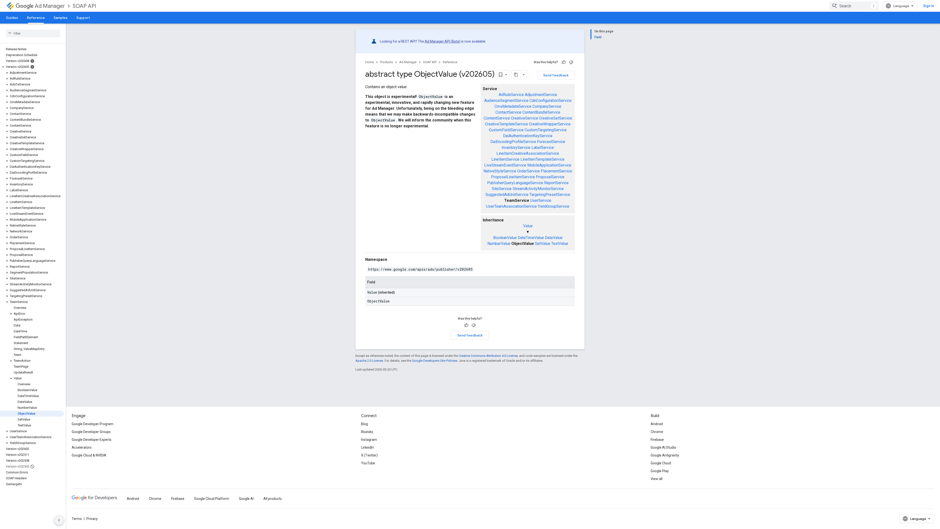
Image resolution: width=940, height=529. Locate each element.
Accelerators (82, 447)
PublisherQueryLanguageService (515, 182)
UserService (540, 200)
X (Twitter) (369, 455)
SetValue (542, 243)
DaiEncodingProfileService (513, 141)
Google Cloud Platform (211, 499)
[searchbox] (33, 33)
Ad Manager (50, 6)
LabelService (542, 147)
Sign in (928, 6)
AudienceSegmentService (506, 100)
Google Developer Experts (91, 440)
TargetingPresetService (549, 194)
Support (83, 17)
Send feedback (556, 75)
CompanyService (546, 106)
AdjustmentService (541, 94)
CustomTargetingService (546, 130)
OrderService (528, 171)
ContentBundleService (541, 112)
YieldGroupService (553, 206)
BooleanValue (505, 237)
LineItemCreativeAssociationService (527, 153)
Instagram (369, 440)
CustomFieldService (506, 130)
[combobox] (854, 5)
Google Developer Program (92, 424)
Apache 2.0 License (369, 360)
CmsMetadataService (512, 106)
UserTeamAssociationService (511, 206)
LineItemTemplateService (542, 159)
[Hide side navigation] (59, 520)
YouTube (368, 463)
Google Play (660, 471)
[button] (32, 67)
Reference (36, 17)
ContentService (497, 118)
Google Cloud (661, 463)
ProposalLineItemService (513, 177)
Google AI (246, 499)
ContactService (508, 112)
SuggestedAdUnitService (507, 194)
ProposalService (550, 177)
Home (369, 62)
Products (386, 62)
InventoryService (516, 147)
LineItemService (505, 159)
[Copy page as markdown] (516, 75)
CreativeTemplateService (506, 124)
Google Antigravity (665, 455)
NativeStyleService (499, 171)
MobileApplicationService (549, 165)
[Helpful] (563, 62)
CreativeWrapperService (550, 124)
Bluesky (367, 432)
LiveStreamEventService (505, 165)
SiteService (502, 188)
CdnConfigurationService (550, 100)
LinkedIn (367, 447)
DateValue (554, 237)
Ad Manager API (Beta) (442, 41)
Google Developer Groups (91, 432)
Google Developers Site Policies (434, 360)
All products (272, 499)
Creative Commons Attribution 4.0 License (488, 356)
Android (657, 424)
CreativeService (524, 118)
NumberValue (498, 243)
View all (656, 479)
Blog (364, 424)
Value (528, 226)
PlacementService (556, 171)
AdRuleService (511, 94)
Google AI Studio (663, 447)
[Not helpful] (571, 62)
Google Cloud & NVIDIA (89, 455)
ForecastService (551, 141)
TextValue (559, 243)
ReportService (556, 182)
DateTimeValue (531, 237)
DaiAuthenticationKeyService (527, 135)
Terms (77, 519)
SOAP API (84, 6)
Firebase (657, 440)
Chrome (657, 432)
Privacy (92, 519)
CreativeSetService (555, 118)
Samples (61, 17)
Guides (12, 17)
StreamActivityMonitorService (538, 188)
